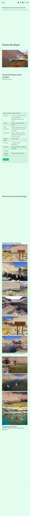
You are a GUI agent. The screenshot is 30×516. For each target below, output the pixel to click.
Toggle (3, 3)
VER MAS (5, 159)
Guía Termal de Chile (14, 8)
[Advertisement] (15, 28)
